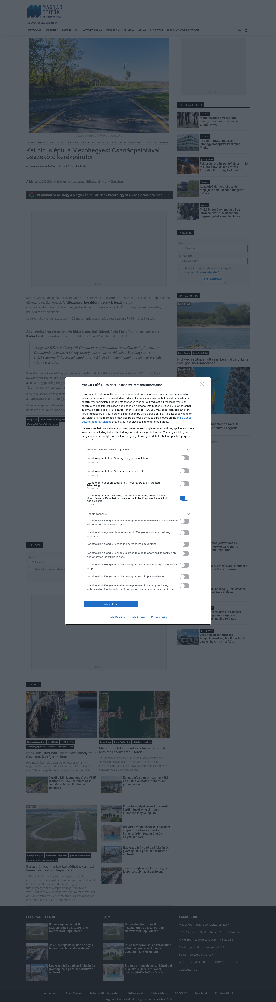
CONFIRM (111, 603)
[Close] (203, 385)
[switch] (184, 457)
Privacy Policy (159, 617)
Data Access (138, 617)
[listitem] (138, 450)
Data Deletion (117, 617)
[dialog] (138, 501)
